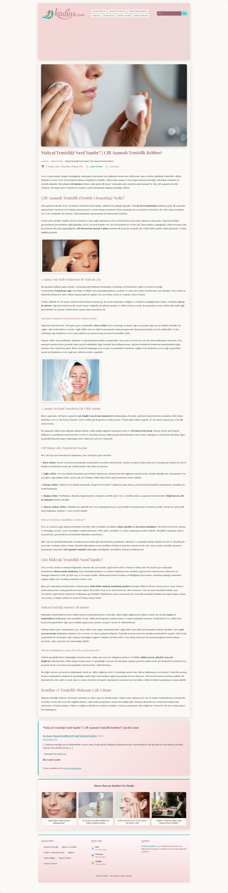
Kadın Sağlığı (108, 16)
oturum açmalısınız (72, 768)
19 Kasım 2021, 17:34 (50, 740)
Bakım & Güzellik (49, 847)
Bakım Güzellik (99, 11)
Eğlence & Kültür (68, 847)
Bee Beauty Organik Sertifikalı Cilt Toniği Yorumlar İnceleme (70, 736)
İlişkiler (96, 16)
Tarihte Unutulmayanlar (52, 852)
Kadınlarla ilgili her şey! (151, 846)
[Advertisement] (114, 40)
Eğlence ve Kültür (117, 11)
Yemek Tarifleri (141, 16)
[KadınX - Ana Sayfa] (63, 13)
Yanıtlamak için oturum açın (55, 754)
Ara (184, 13)
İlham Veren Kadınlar (138, 11)
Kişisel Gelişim (124, 16)
